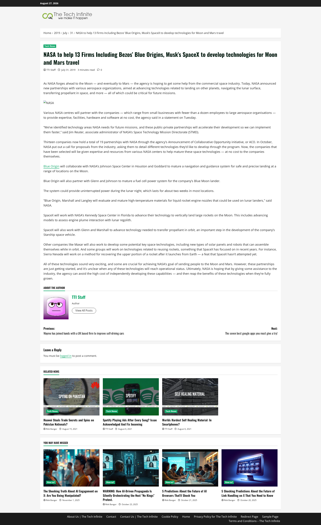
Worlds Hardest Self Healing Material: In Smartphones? (186, 422)
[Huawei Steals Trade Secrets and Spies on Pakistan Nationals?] (71, 396)
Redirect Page (249, 516)
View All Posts (84, 310)
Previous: (83, 330)
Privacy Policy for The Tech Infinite (215, 516)
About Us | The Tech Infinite (84, 516)
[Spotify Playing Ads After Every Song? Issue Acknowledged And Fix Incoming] (131, 396)
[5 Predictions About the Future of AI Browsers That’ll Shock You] (190, 468)
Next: (251, 330)
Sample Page (270, 516)
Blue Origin (51, 166)
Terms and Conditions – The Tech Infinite (254, 521)
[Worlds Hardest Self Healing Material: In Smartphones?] (190, 396)
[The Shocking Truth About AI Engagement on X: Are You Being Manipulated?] (71, 468)
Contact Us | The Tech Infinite (139, 516)
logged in (66, 356)
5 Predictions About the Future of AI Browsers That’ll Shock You (184, 493)
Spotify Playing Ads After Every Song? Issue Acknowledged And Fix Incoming (130, 422)
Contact (111, 516)
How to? (51, 482)
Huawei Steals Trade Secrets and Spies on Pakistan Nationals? (68, 422)
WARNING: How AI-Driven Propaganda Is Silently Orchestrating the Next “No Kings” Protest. (128, 495)
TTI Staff (51, 69)
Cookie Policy (170, 516)
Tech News (49, 46)
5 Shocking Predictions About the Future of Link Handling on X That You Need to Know (248, 493)
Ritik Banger (51, 429)
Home (186, 516)
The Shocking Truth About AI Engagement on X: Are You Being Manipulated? (70, 493)
